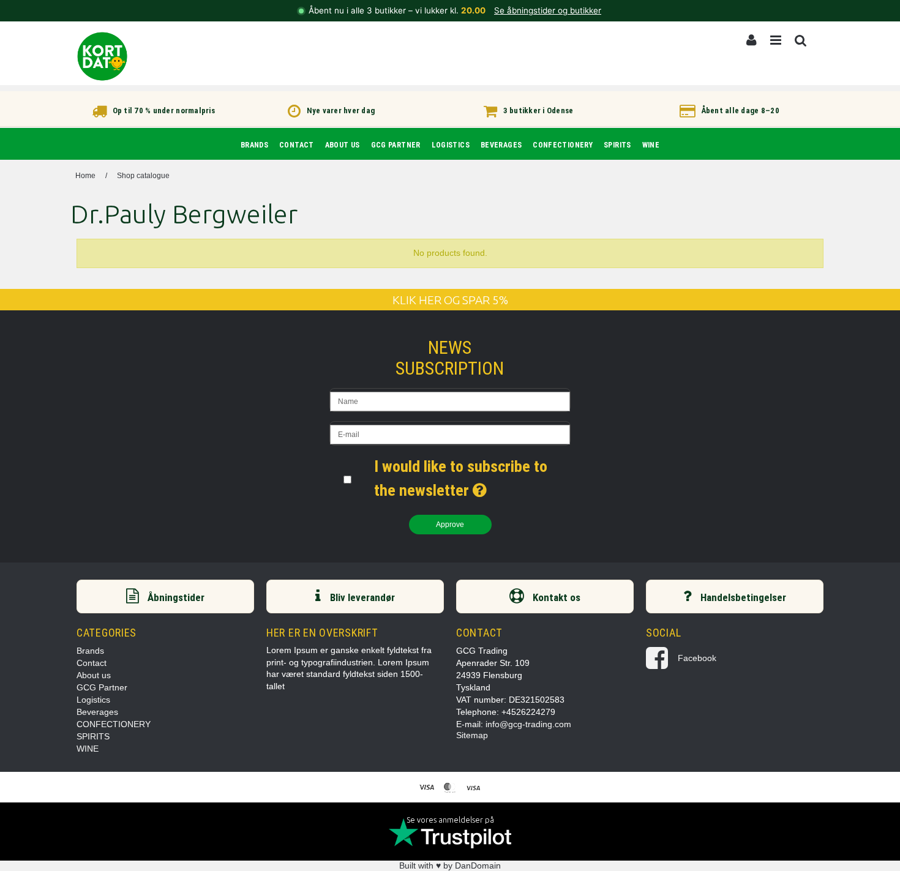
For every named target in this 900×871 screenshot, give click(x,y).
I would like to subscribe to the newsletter (472, 477)
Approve (450, 524)
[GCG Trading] (102, 56)
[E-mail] (449, 433)
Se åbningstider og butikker (547, 10)
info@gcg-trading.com (528, 724)
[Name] (449, 400)
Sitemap (472, 735)
